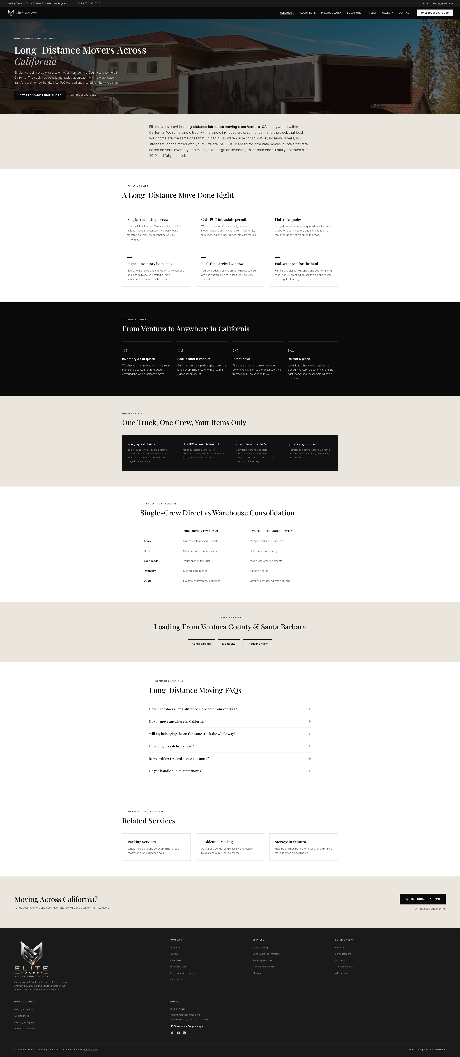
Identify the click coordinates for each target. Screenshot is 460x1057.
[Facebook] (178, 1033)
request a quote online (432, 908)
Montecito (229, 643)
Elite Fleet (175, 960)
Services (287, 12)
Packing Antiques (24, 1022)
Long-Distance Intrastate (267, 953)
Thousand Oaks (257, 643)
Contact (405, 12)
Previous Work (331, 12)
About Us (175, 947)
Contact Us (176, 979)
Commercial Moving (264, 966)
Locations (355, 12)
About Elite (308, 12)
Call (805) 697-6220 (89, 3)
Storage (257, 973)
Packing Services (262, 960)
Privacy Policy (90, 1049)
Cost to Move (21, 1015)
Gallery (387, 12)
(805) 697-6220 (178, 1008)
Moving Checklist (24, 1009)
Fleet (373, 12)
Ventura (339, 947)
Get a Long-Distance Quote (40, 95)
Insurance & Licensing (183, 973)
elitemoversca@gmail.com (438, 3)
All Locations (342, 973)
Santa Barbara (201, 643)
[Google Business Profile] (172, 1033)
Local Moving (260, 947)
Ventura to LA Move (25, 1028)
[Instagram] (184, 1033)
